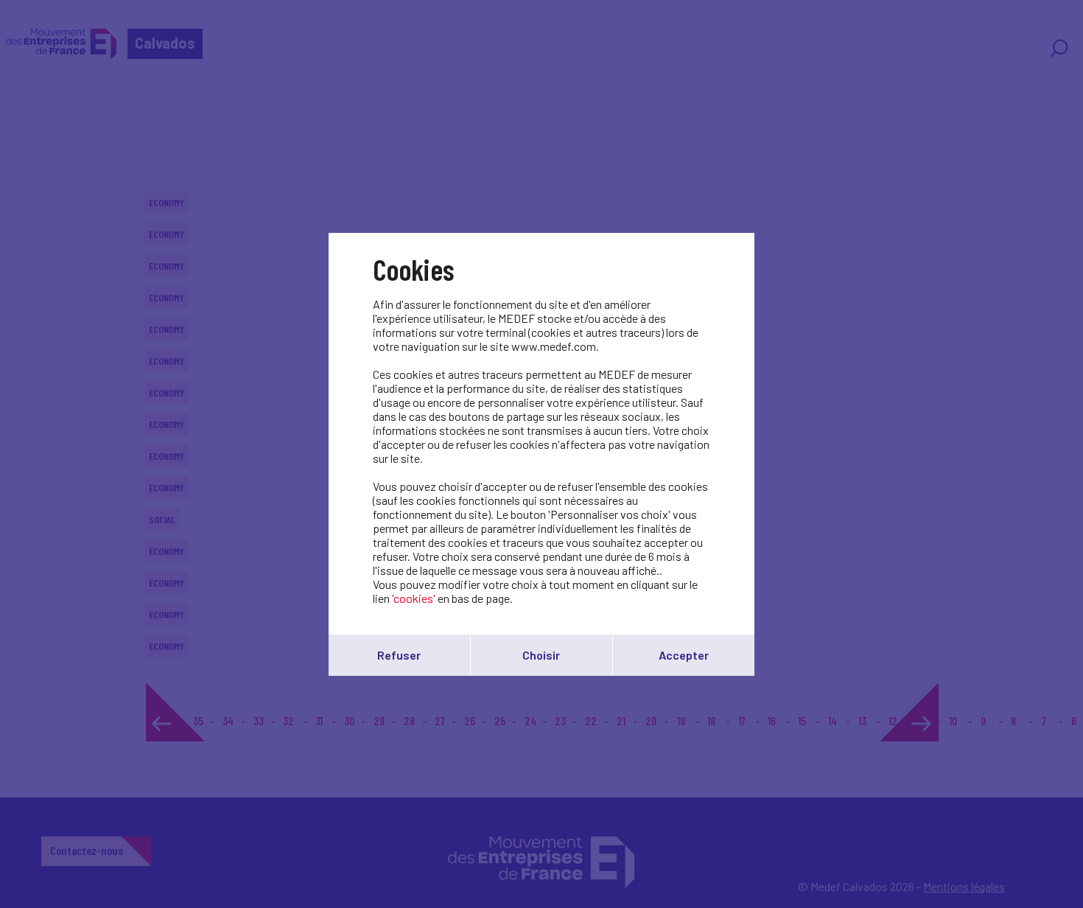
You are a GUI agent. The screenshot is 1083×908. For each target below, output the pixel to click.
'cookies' (413, 598)
